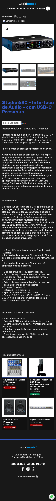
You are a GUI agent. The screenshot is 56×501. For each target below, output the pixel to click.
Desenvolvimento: (25, 476)
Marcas (30, 8)
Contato (40, 8)
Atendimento (36, 464)
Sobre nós (18, 464)
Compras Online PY (16, 8)
